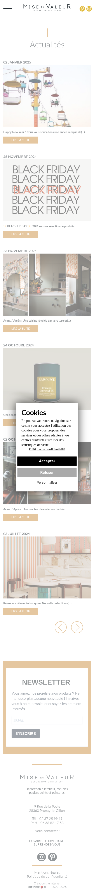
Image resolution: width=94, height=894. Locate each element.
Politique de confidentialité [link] (47, 449)
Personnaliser (47, 482)
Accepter (47, 461)
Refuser (47, 472)
